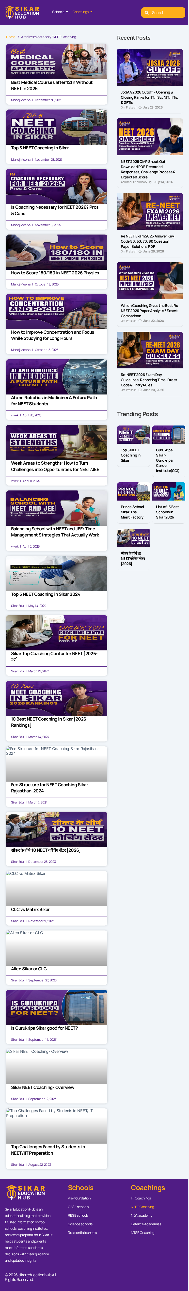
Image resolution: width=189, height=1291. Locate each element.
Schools (58, 11)
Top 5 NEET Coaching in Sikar (40, 148)
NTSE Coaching (142, 1232)
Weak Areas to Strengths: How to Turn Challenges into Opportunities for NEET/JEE (55, 466)
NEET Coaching (142, 1206)
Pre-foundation (79, 1198)
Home (10, 37)
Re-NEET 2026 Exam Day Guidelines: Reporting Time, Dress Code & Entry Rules (149, 380)
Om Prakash (129, 107)
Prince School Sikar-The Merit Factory (132, 512)
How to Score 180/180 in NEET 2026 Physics (55, 273)
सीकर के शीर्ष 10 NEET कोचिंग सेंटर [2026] (46, 850)
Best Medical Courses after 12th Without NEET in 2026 (52, 85)
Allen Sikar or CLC (29, 969)
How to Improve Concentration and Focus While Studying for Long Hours (52, 335)
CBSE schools (78, 1206)
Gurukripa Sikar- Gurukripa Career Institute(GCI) (168, 460)
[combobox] (163, 12)
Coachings (81, 11)
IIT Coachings (141, 1198)
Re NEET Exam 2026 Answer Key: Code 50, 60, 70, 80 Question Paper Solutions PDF (148, 241)
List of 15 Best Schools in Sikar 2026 (167, 512)
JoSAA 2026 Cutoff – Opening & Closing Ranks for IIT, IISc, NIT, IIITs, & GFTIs (149, 97)
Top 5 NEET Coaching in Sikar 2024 (45, 594)
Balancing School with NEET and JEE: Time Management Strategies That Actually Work (55, 532)
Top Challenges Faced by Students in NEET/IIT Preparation (48, 1150)
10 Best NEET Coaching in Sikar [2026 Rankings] (48, 722)
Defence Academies (146, 1224)
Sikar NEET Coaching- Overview (42, 1087)
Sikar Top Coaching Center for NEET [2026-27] (54, 656)
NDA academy (141, 1215)
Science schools (80, 1224)
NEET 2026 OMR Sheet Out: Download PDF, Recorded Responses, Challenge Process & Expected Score (148, 169)
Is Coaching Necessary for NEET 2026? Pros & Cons (55, 210)
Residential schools (82, 1232)
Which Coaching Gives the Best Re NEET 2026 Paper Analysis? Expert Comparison (149, 310)
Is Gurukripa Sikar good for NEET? (44, 1028)
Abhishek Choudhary (134, 182)
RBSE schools (78, 1215)
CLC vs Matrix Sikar (30, 909)
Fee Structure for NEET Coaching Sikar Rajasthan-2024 (49, 788)
